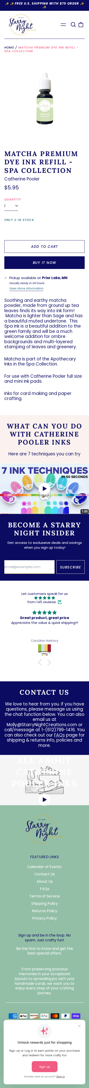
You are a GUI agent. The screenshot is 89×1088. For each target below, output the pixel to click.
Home (9, 47)
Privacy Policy (44, 918)
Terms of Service (44, 896)
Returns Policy (44, 911)
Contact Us (44, 874)
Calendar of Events (44, 866)
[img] (44, 598)
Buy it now (44, 262)
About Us (45, 881)
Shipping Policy (44, 903)
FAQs (59, 735)
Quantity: (13, 199)
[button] (73, 25)
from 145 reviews (41, 602)
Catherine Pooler (22, 179)
